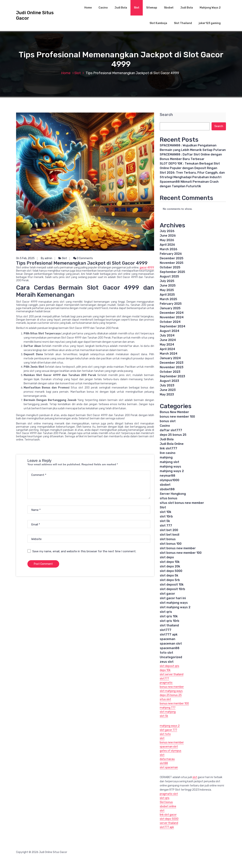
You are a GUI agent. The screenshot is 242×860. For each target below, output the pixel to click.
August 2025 (169, 276)
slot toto (165, 734)
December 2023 (171, 362)
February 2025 (171, 303)
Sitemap (151, 7)
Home (88, 7)
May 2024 (167, 344)
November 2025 (171, 263)
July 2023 (167, 385)
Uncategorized (171, 657)
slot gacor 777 (168, 730)
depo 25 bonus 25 (173, 435)
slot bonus (168, 539)
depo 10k (165, 670)
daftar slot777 (171, 430)
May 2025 (167, 290)
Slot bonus (166, 802)
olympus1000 (169, 480)
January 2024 (170, 358)
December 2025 (171, 258)
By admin (46, 258)
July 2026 (167, 231)
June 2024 (168, 340)
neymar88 (167, 475)
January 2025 (170, 308)
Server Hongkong (173, 494)
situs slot (165, 699)
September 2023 (172, 376)
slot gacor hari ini (173, 598)
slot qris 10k (169, 616)
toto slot (166, 652)
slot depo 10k (170, 562)
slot (162, 738)
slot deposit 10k (172, 584)
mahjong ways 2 (172, 471)
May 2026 (167, 240)
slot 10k (165, 512)
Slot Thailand (183, 23)
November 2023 (171, 367)
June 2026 (168, 235)
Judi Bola (121, 7)
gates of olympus (170, 750)
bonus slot (168, 421)
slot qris (166, 612)
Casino (103, 7)
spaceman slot (171, 643)
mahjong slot (169, 462)
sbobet (165, 484)
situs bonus (168, 498)
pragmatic (166, 682)
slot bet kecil (169, 534)
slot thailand (169, 625)
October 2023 (170, 372)
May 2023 (167, 394)
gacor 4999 (147, 267)
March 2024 (168, 353)
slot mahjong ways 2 (175, 607)
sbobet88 (167, 489)
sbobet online (168, 806)
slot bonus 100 (171, 543)
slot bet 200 (169, 530)
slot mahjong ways (174, 602)
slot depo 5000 (171, 571)
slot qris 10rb (169, 621)
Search (166, 115)
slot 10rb (166, 516)
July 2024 (167, 335)
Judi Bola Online (172, 444)
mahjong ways (170, 466)
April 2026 (167, 244)
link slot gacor (168, 814)
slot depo (167, 557)
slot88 (164, 763)
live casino (167, 453)
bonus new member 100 (177, 416)
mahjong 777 (167, 707)
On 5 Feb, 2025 (25, 258)
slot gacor (167, 593)
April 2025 (167, 294)
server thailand (169, 823)
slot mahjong (168, 711)
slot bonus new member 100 (181, 553)
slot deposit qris (169, 666)
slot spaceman (169, 767)
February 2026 (171, 254)
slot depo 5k (169, 575)
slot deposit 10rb (172, 589)
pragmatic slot (169, 794)
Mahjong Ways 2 (210, 7)
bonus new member (172, 686)
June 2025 (168, 285)
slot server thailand (171, 674)
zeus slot (167, 661)
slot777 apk (169, 634)
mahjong (166, 457)
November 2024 (172, 317)
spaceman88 (169, 648)
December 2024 (172, 313)
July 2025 (167, 281)
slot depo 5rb (170, 580)
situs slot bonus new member (182, 503)
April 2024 (167, 349)
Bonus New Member (174, 412)
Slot (136, 7)
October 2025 (170, 267)
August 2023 (169, 381)
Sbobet (169, 7)
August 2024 (169, 331)
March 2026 (168, 249)
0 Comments (84, 258)
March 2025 (168, 299)
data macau (167, 759)
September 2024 (172, 326)
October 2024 (170, 322)
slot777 (165, 630)
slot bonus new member (178, 548)
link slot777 (168, 448)
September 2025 (172, 272)
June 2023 (168, 390)
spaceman (167, 639)
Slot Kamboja (158, 23)
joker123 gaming (210, 23)
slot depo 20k (170, 566)
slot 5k (165, 521)
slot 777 (166, 525)
